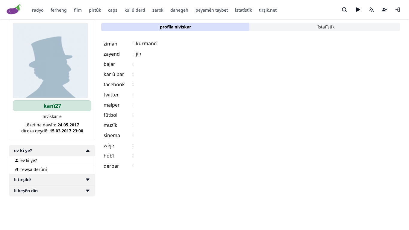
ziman (110, 43)
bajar (109, 64)
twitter (111, 94)
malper (112, 105)
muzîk (110, 125)
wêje (109, 145)
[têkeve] (397, 9)
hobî (109, 155)
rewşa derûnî (33, 169)
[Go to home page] (14, 9)
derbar (111, 166)
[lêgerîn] (344, 9)
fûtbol (110, 115)
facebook (114, 84)
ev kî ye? (28, 160)
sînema (112, 135)
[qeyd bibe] (384, 9)
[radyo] (357, 9)
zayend (112, 54)
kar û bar (114, 74)
